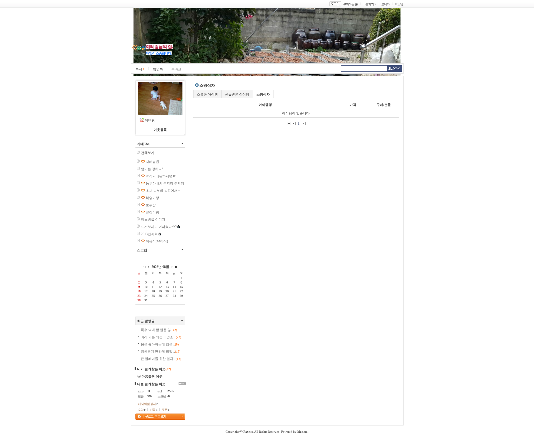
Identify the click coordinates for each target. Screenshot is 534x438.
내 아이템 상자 (147, 403)
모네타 (385, 4)
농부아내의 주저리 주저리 (165, 183)
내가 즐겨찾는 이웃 (151, 369)
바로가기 (368, 4)
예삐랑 (150, 120)
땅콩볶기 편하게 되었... (161, 352)
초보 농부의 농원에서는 (163, 191)
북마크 (176, 69)
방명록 (158, 69)
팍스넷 (399, 4)
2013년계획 (149, 234)
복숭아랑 (152, 198)
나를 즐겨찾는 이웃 (151, 384)
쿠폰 (165, 409)
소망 (141, 409)
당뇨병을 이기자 (153, 220)
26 (168, 395)
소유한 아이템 (207, 94)
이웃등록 (160, 130)
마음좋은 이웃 (152, 377)
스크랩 (142, 250)
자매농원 (152, 162)
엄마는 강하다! (152, 169)
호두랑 (151, 205)
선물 (153, 409)
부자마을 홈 (350, 4)
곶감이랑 (152, 212)
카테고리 (143, 144)
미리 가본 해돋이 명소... (161, 337)
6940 (149, 395)
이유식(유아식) (157, 241)
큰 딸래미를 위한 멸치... (161, 359)
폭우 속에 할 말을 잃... (159, 330)
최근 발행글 (146, 321)
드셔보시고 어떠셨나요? (159, 227)
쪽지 (140, 69)
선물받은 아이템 (237, 94)
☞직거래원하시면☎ (161, 176)
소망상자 (263, 94)
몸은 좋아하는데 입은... (160, 344)
